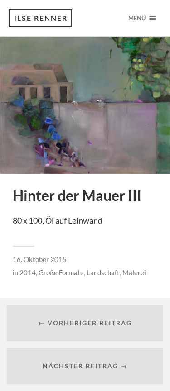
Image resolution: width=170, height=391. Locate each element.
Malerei (134, 272)
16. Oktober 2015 (40, 259)
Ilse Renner (41, 18)
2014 (27, 272)
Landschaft (103, 272)
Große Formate (61, 272)
